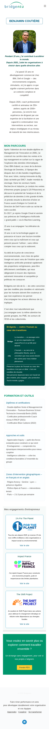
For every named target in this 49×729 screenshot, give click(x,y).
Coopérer (22, 712)
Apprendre (11, 712)
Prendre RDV (24, 667)
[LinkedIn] (24, 722)
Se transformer (35, 712)
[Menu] (45, 6)
